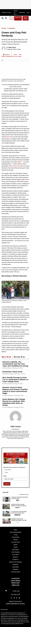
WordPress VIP (19, 623)
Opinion (15, 539)
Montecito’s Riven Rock (12, 372)
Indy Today (8, 469)
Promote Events (15, 572)
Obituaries (15, 564)
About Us (15, 557)
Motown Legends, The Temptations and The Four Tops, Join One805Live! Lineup (15, 364)
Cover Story (15, 554)
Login (28, 12)
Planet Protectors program (16, 166)
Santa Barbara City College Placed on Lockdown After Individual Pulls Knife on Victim (13, 402)
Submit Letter (15, 583)
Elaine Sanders (8, 383)
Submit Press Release (15, 562)
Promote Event (15, 542)
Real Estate (15, 549)
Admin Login (15, 585)
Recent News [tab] (19, 357)
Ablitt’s (20, 162)
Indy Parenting (16, 552)
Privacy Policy (4, 609)
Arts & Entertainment (15, 532)
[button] (15, 499)
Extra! (6, 472)
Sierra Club (9, 137)
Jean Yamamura (8, 395)
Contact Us (15, 559)
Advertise (15, 569)
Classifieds (15, 567)
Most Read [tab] (6, 357)
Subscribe (18, 17)
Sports (15, 544)
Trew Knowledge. (5, 623)
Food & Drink (15, 537)
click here (23, 622)
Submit (7, 484)
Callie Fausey (12, 47)
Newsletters (22, 12)
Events (15, 547)
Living (4, 28)
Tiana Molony (8, 368)
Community (11, 28)
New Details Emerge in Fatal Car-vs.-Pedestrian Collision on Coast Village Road (15, 380)
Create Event (15, 578)
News (15, 529)
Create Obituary (15, 580)
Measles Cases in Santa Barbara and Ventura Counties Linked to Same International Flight (15, 390)
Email (5, 476)
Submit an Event (15, 12)
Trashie (27, 179)
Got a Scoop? (26, 18)
